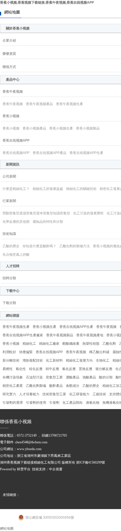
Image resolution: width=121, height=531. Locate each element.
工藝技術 (99, 394)
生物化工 (102, 360)
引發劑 (54, 403)
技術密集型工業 (54, 394)
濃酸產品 (72, 377)
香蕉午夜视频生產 (69, 104)
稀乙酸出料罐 (99, 352)
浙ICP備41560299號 (90, 462)
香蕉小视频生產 (61, 128)
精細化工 (29, 344)
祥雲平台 (23, 469)
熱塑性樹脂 (90, 344)
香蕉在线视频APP (16, 140)
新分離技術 (11, 360)
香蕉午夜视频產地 (89, 335)
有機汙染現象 (13, 377)
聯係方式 (9, 67)
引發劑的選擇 (13, 403)
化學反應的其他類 (16, 222)
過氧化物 (92, 403)
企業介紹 (9, 40)
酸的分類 (106, 377)
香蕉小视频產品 (34, 128)
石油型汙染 (34, 377)
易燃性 (8, 369)
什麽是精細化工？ (16, 189)
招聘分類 (9, 278)
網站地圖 (7, 528)
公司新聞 (9, 176)
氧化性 (21, 369)
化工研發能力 (79, 394)
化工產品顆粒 (72, 403)
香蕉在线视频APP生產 (86, 153)
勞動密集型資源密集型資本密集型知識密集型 (36, 213)
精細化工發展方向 (79, 360)
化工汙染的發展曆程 (88, 213)
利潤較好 (9, 352)
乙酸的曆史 (11, 246)
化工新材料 (54, 360)
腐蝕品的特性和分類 (48, 222)
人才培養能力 (29, 394)
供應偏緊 (26, 352)
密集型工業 (54, 377)
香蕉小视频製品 (88, 128)
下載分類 (9, 303)
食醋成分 (72, 386)
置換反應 (85, 369)
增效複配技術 (33, 360)
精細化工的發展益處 (48, 189)
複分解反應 (103, 369)
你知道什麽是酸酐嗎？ (39, 246)
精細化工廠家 (49, 344)
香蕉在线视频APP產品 (49, 153)
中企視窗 (55, 469)
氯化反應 (69, 369)
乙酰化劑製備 (36, 386)
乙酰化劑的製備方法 (74, 246)
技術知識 (9, 234)
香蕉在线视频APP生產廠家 (23, 335)
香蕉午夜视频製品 (59, 335)
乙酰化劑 (109, 344)
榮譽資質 (9, 54)
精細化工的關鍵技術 (81, 189)
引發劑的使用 (36, 403)
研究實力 (9, 394)
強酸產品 (89, 377)
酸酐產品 (56, 386)
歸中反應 (52, 369)
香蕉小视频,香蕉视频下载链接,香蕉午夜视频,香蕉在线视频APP (47, 2)
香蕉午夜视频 (13, 92)
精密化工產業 (13, 386)
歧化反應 (35, 369)
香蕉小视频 (11, 116)
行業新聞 (9, 201)
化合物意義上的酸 (16, 255)
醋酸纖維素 (70, 344)
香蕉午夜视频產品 (39, 104)
